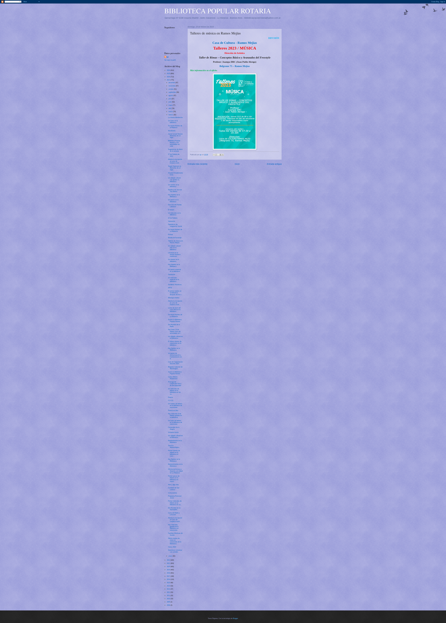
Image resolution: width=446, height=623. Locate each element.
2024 (169, 77)
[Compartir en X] (218, 155)
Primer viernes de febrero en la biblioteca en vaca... (174, 453)
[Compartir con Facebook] (220, 155)
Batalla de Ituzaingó (174, 238)
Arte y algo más (173, 484)
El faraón (171, 210)
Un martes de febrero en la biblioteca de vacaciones (175, 405)
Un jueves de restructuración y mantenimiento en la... (175, 356)
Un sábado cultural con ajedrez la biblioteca (174, 179)
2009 (169, 602)
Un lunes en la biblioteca (173, 121)
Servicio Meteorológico (173, 446)
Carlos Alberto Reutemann (172, 377)
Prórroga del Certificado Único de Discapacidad (174, 383)
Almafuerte (171, 131)
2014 (169, 586)
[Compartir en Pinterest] (223, 155)
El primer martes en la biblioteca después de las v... (175, 292)
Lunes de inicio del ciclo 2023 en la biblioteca (174, 309)
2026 (169, 70)
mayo (171, 105)
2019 (169, 570)
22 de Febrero (172, 218)
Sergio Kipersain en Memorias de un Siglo (174, 168)
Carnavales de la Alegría (173, 428)
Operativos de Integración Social (175, 225)
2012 (169, 592)
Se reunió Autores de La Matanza (175, 230)
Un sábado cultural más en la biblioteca (174, 247)
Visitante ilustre (173, 432)
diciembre (172, 82)
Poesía (170, 397)
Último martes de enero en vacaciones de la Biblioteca (174, 541)
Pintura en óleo (173, 410)
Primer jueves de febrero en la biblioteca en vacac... (173, 478)
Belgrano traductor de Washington (175, 367)
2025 (169, 73)
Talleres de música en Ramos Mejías (175, 242)
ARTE (170, 288)
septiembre (172, 92)
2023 (169, 80)
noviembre (172, 86)
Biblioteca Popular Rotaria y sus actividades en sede (174, 143)
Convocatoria (172, 493)
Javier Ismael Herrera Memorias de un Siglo (175, 135)
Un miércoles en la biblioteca (174, 214)
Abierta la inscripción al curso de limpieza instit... (175, 161)
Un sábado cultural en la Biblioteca (175, 337)
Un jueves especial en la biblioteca (174, 270)
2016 (169, 579)
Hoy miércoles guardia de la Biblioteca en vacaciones (173, 527)
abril (170, 108)
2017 (169, 576)
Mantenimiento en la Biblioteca (175, 441)
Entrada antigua (274, 164)
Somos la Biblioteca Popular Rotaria (175, 320)
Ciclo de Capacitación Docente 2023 (175, 363)
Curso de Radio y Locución (174, 513)
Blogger (235, 618)
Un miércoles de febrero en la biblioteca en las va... (174, 391)
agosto (171, 95)
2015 (169, 582)
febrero (171, 115)
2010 (169, 599)
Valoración (171, 221)
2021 (169, 563)
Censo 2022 (172, 547)
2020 (169, 566)
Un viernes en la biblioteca (173, 185)
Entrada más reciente (197, 164)
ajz (168, 57)
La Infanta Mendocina (175, 117)
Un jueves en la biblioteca (173, 200)
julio (170, 99)
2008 (169, 605)
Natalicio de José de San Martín (175, 190)
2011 (169, 595)
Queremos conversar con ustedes (175, 551)
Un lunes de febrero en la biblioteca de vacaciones (175, 422)
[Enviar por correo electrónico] (214, 155)
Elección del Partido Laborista (175, 205)
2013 (169, 589)
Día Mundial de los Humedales (174, 508)
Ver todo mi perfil (170, 60)
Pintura (170, 234)
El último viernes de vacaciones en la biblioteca (174, 343)
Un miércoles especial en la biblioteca (173, 279)
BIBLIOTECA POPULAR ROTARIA (217, 10)
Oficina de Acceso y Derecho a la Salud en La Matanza (175, 471)
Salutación (171, 274)
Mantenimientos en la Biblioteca (175, 465)
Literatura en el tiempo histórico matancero (174, 254)
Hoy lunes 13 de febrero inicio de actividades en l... (175, 331)
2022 (169, 560)
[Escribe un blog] (216, 155)
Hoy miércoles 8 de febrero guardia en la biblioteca (175, 415)
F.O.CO (170, 400)
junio (170, 102)
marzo (171, 111)
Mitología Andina (173, 298)
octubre (171, 89)
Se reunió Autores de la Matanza (175, 126)
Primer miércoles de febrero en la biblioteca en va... (175, 502)
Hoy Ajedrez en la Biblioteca (174, 195)
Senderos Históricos (175, 284)
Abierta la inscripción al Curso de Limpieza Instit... (175, 519)
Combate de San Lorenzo (173, 488)
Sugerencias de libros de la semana (175, 150)
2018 (169, 573)
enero (171, 556)
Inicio (237, 164)
